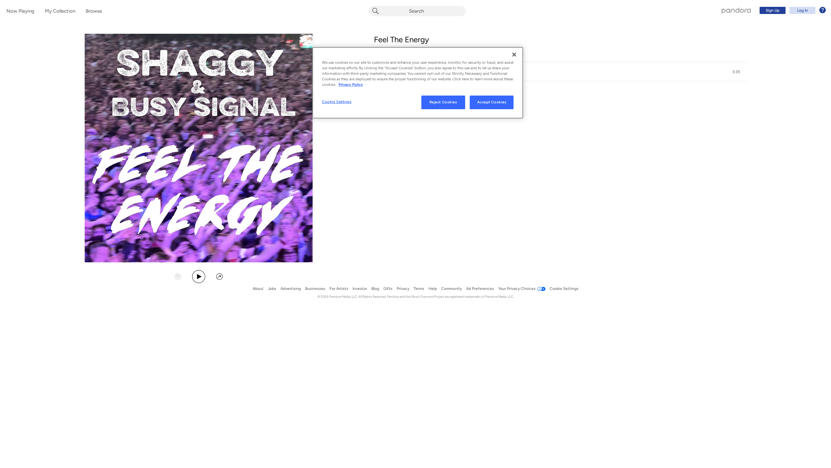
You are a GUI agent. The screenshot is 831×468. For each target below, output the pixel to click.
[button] (560, 72)
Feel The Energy (401, 39)
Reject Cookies (443, 102)
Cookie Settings (337, 101)
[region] (417, 83)
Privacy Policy (351, 84)
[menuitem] (792, 10)
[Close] (514, 54)
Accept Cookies (491, 102)
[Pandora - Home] (736, 10)
